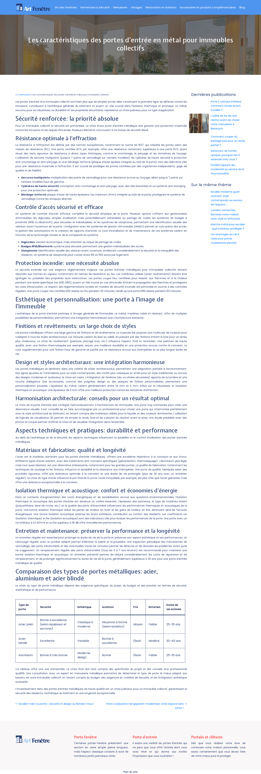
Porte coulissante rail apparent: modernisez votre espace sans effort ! (145, 706)
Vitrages (136, 7)
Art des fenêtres (66, 7)
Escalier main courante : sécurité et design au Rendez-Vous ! (56, 704)
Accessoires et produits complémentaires (208, 7)
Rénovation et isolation (161, 7)
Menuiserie (120, 7)
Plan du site (130, 772)
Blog (242, 7)
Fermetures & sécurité (95, 7)
